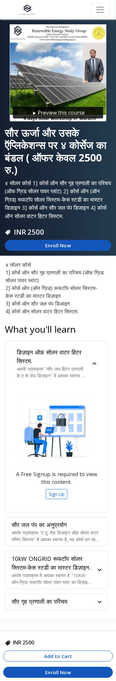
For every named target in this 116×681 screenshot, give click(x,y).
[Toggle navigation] (100, 9)
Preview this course (61, 112)
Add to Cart (58, 656)
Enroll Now (58, 245)
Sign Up (56, 494)
